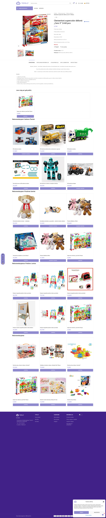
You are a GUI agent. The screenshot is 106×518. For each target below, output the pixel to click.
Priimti (81, 512)
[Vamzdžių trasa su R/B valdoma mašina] (26, 169)
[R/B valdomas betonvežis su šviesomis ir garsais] (53, 135)
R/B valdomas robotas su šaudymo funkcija (49, 183)
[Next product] (57, 17)
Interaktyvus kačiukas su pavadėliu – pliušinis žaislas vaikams (52, 221)
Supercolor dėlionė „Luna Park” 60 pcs (24, 111)
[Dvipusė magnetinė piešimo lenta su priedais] (26, 279)
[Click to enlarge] (18, 46)
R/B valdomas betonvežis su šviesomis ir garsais (50, 149)
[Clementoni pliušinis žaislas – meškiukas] (26, 207)
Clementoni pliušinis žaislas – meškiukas (21, 221)
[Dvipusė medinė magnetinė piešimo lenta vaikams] (26, 314)
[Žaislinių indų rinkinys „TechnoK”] (80, 351)
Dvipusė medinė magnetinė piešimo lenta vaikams (23, 327)
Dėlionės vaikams (69, 13)
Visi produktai (37, 417)
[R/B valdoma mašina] (26, 135)
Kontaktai (37, 421)
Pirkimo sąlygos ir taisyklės (72, 419)
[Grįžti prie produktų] (56, 17)
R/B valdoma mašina (17, 149)
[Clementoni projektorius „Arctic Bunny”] (26, 241)
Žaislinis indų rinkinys (71, 399)
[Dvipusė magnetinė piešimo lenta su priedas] (53, 314)
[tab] (32, 62)
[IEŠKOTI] (70, 3)
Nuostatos (97, 512)
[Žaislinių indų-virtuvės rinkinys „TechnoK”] (26, 351)
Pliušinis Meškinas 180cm (72, 221)
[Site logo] (22, 3)
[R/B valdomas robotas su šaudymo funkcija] (53, 169)
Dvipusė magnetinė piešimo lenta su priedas (49, 327)
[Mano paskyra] (76, 3)
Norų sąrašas (56, 419)
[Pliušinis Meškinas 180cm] (80, 207)
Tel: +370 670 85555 (21, 423)
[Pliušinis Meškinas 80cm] (53, 241)
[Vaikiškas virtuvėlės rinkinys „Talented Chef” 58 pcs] (53, 351)
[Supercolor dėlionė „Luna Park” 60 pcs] (25, 101)
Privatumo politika (88, 515)
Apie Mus (37, 419)
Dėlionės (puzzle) (61, 13)
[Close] (3, 254)
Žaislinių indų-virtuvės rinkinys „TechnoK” (21, 365)
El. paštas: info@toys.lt (21, 424)
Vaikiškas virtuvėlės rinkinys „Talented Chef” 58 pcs (50, 365)
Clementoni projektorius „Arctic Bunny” (21, 255)
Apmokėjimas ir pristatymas (70, 424)
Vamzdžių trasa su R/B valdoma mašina (21, 183)
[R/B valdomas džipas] (80, 169)
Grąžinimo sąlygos (70, 421)
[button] (103, 501)
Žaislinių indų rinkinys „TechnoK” (73, 365)
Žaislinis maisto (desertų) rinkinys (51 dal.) (48, 399)
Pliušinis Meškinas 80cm (45, 255)
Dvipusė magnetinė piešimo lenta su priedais (22, 293)
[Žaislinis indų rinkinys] (80, 386)
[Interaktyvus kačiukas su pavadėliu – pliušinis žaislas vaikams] (53, 207)
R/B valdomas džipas (71, 183)
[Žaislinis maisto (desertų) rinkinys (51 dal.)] (53, 386)
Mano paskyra (56, 417)
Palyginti (55, 421)
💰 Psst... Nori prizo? (2, 260)
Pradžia (55, 13)
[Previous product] (54, 17)
